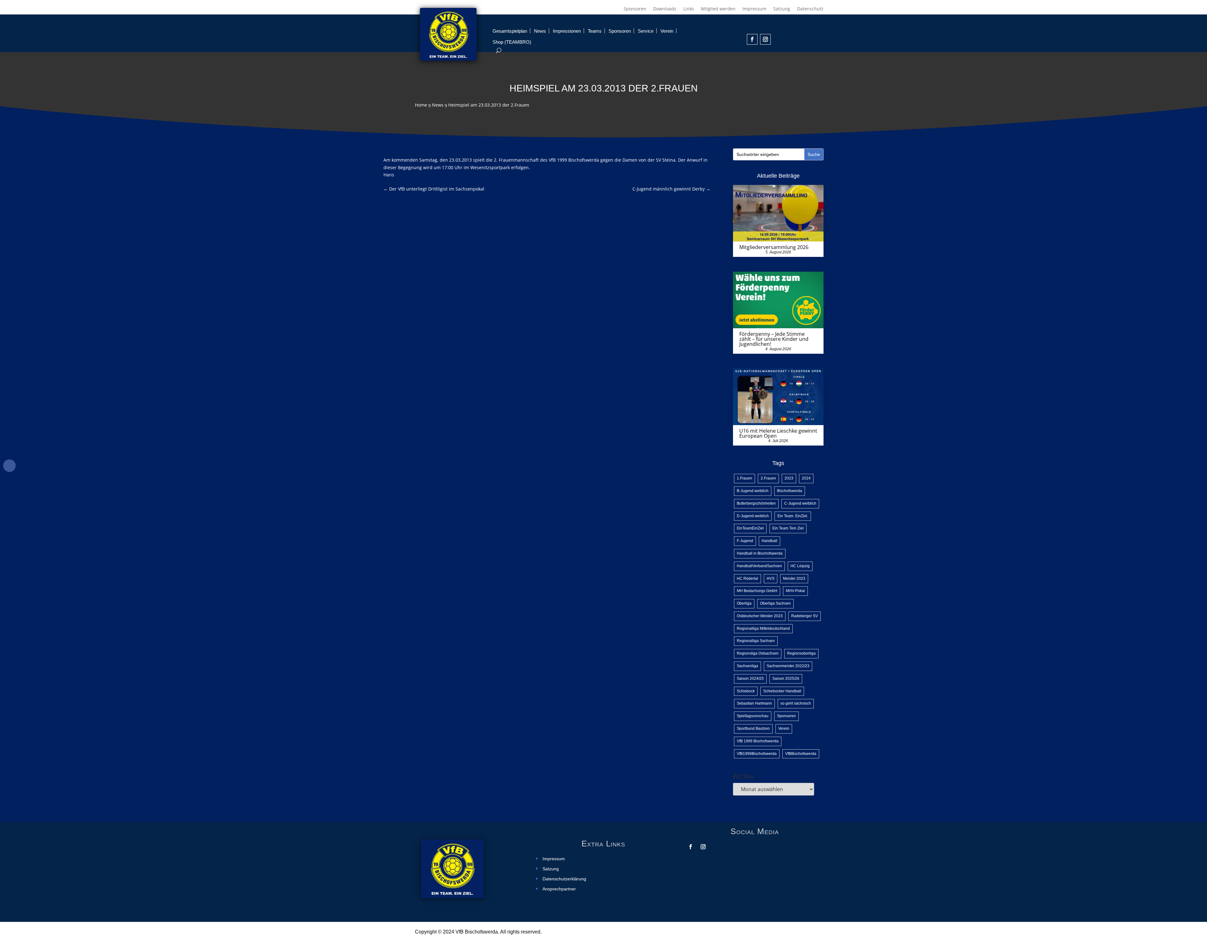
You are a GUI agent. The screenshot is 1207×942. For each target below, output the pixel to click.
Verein (666, 31)
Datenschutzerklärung (564, 879)
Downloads (664, 9)
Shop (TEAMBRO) (512, 42)
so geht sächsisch (795, 703)
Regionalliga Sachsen (756, 641)
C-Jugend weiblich (800, 503)
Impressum (754, 9)
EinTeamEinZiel (750, 528)
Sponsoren (635, 9)
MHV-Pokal (795, 591)
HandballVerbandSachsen (759, 566)
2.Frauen (768, 478)
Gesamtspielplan (510, 31)
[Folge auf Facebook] (752, 39)
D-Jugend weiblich (753, 516)
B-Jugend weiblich (753, 491)
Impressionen (567, 31)
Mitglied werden (718, 9)
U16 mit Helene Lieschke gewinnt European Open (778, 433)
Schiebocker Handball (782, 691)
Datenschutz (810, 9)
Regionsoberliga (801, 653)
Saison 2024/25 (750, 678)
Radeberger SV (804, 616)
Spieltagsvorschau (753, 716)
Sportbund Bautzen (753, 728)
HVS (770, 578)
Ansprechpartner (559, 889)
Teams (595, 31)
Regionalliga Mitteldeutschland (763, 628)
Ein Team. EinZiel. (792, 516)
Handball (769, 541)
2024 (806, 478)
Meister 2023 (794, 578)
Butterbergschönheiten (756, 503)
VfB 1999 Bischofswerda (758, 741)
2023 (789, 478)
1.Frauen (744, 478)
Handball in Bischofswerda (760, 553)
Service (645, 31)
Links (688, 9)
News (540, 31)
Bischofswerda (789, 491)
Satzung (781, 9)
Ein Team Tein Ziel (788, 528)
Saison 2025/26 (785, 678)
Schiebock (746, 691)
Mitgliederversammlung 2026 (773, 247)
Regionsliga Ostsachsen (758, 653)
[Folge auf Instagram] (765, 39)
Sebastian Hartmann (754, 703)
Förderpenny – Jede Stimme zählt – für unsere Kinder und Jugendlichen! (773, 338)
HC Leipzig (800, 566)
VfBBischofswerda (800, 753)
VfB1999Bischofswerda (757, 753)
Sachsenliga (747, 666)
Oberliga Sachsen (775, 603)
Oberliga (744, 603)
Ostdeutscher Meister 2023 (760, 616)
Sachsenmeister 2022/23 (788, 666)
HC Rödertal (747, 578)
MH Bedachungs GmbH (757, 591)
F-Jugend (745, 541)
